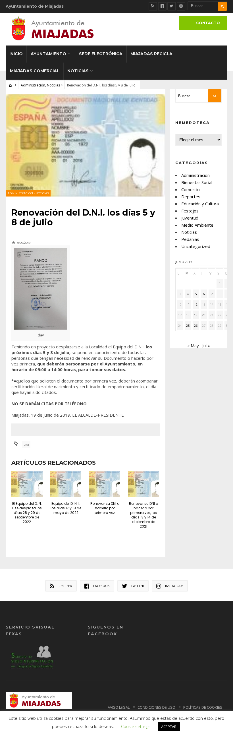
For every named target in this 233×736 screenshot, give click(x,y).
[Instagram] (181, 6)
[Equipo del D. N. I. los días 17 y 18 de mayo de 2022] (66, 484)
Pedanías (190, 239)
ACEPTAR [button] (168, 726)
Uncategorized (195, 246)
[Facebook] (162, 6)
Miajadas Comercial (34, 70)
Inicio (16, 53)
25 (188, 325)
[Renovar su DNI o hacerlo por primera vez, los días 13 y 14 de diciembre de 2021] (143, 484)
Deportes (190, 196)
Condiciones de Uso (156, 707)
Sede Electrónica (100, 53)
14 (211, 304)
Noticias (78, 70)
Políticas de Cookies (202, 707)
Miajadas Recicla (151, 53)
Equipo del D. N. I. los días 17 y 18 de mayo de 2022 (66, 508)
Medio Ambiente (197, 225)
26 (195, 325)
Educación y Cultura (200, 203)
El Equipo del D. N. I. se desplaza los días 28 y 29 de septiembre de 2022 (27, 512)
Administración (33, 85)
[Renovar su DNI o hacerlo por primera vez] (104, 484)
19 (195, 315)
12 (195, 304)
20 (203, 315)
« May (193, 345)
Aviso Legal (119, 707)
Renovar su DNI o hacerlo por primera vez (104, 508)
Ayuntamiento (48, 53)
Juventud (189, 218)
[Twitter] (171, 6)
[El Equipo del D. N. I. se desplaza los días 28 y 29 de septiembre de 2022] (27, 484)
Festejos (190, 211)
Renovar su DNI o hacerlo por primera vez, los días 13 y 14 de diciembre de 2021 (143, 515)
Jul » (206, 345)
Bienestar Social (196, 182)
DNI (26, 444)
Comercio (190, 189)
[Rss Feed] (153, 6)
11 (188, 304)
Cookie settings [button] (136, 726)
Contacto (208, 23)
